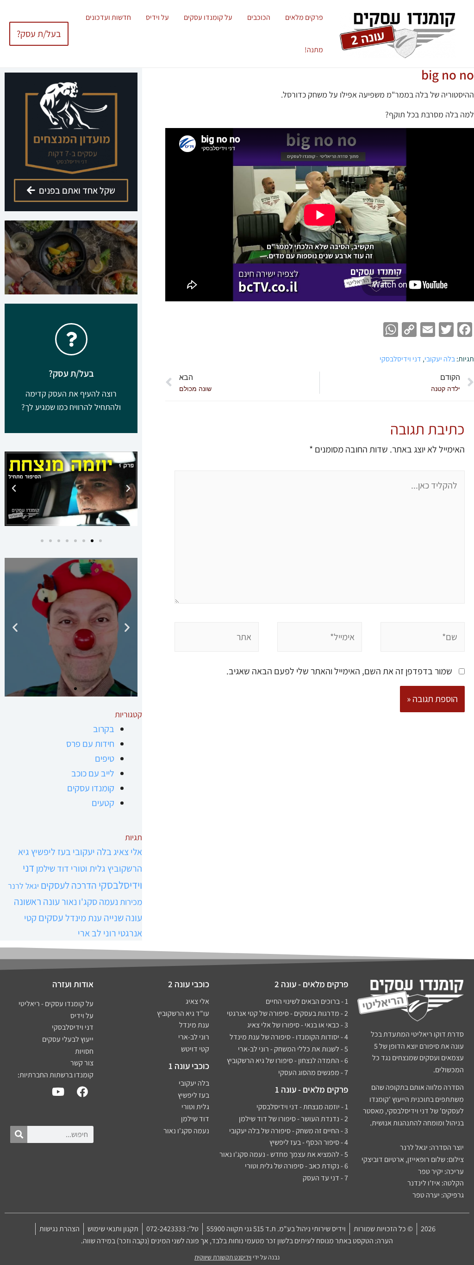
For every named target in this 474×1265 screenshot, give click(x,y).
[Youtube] (58, 1092)
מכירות (131, 901)
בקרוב (103, 729)
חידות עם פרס (90, 744)
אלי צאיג (127, 851)
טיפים (104, 758)
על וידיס (157, 17)
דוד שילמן (52, 868)
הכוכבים (258, 17)
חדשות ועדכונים (108, 17)
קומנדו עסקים (90, 788)
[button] (128, 488)
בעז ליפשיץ (51, 851)
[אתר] (217, 638)
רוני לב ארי (97, 933)
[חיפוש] (18, 1134)
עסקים (50, 917)
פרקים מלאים (304, 17)
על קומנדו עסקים (208, 17)
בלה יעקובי (439, 359)
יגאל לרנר (23, 885)
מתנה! (314, 50)
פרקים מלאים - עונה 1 (311, 1089)
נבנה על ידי (237, 1257)
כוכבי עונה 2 (188, 984)
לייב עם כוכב (92, 773)
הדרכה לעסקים (69, 885)
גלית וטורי (88, 868)
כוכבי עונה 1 (188, 1065)
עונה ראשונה (37, 901)
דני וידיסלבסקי (400, 359)
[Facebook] (82, 1092)
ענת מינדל (83, 917)
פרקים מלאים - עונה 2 (311, 984)
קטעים (103, 803)
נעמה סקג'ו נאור (90, 901)
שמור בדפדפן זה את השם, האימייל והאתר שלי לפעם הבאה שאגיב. (339, 671)
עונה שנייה (123, 917)
